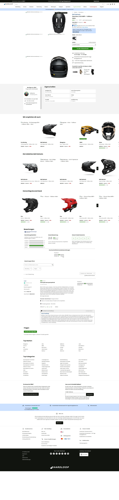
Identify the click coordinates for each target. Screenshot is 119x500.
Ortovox (25, 345)
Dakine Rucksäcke (64, 375)
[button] (36, 22)
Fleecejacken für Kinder (65, 361)
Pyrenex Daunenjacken (65, 366)
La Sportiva (25, 349)
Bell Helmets (76, 14)
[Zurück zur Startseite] (73, 12)
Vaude (61, 349)
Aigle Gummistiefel (64, 363)
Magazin (102, 6)
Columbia (62, 345)
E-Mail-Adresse (69, 391)
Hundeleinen (81, 366)
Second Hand (78, 6)
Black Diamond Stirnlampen (66, 371)
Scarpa (61, 347)
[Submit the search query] (103, 4)
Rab (24, 347)
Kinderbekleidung (63, 359)
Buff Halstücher (82, 371)
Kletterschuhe (45, 370)
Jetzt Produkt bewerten (87, 20)
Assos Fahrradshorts (83, 359)
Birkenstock (81, 349)
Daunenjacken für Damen (28, 359)
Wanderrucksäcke (46, 361)
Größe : (74, 42)
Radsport (61, 6)
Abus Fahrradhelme (83, 373)
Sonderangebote (93, 6)
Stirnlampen (25, 373)
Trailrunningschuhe (46, 366)
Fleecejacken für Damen (28, 363)
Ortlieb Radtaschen (83, 368)
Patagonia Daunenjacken (84, 375)
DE (107, 4)
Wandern (31, 6)
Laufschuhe (44, 368)
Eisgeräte (44, 363)
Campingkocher (45, 359)
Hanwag (80, 347)
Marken (85, 6)
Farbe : (77, 34)
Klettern (46, 6)
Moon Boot (44, 347)
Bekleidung (17, 6)
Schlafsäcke (25, 375)
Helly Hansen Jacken (64, 368)
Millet (43, 345)
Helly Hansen (44, 349)
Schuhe (24, 6)
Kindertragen (44, 375)
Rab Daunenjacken (83, 363)
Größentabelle (92, 42)
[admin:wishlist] (94, 48)
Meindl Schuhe (63, 373)
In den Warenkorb (82, 48)
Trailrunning (39, 6)
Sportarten (68, 6)
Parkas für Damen (27, 361)
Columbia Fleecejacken (65, 370)
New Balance (81, 345)
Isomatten (25, 371)
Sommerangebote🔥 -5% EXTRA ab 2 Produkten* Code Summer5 (60, 9)
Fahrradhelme (80, 12)
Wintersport (53, 6)
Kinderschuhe (45, 371)
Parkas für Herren (27, 366)
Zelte (24, 370)
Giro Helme (81, 361)
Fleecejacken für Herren (28, 368)
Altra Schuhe (81, 370)
